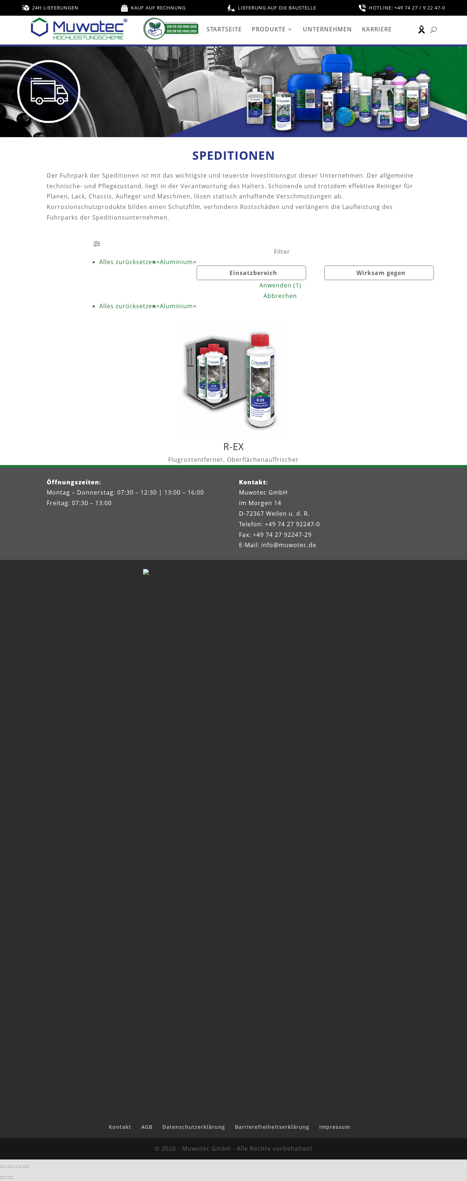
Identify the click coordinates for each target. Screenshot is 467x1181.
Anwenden (280, 285)
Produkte (269, 30)
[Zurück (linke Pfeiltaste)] (3, 1177)
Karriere (377, 30)
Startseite (224, 30)
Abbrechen (280, 296)
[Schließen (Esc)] (26, 1167)
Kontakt (120, 1126)
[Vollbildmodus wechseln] (10, 1167)
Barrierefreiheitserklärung (272, 1126)
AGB (147, 1126)
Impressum (334, 1126)
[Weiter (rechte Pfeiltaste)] (10, 1177)
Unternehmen (327, 30)
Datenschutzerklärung (193, 1126)
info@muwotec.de (288, 545)
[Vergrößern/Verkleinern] (3, 1167)
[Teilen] (18, 1167)
